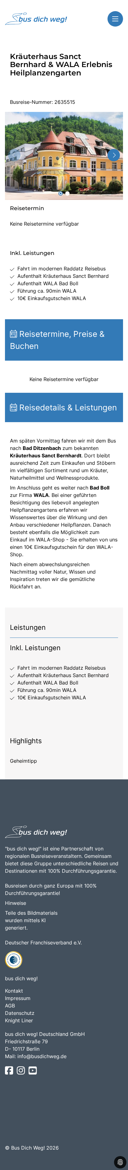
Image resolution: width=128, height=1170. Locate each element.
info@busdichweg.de (41, 1056)
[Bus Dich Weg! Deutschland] (36, 19)
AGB (10, 1006)
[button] (60, 193)
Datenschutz (19, 1013)
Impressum (17, 998)
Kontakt (14, 991)
